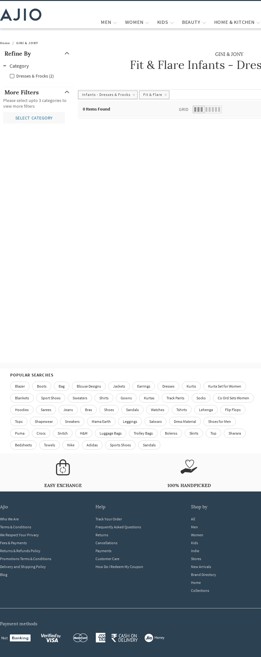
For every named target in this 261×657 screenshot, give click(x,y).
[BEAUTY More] (204, 22)
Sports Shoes (120, 445)
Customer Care (107, 558)
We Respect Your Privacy (19, 534)
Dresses (168, 386)
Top (213, 433)
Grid (183, 109)
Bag (62, 386)
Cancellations (106, 542)
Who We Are (9, 519)
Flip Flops (233, 409)
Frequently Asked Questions (118, 527)
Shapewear (44, 421)
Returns (101, 534)
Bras (88, 409)
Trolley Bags (143, 433)
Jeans (68, 409)
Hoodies (22, 409)
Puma (20, 433)
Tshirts (181, 409)
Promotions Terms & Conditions (25, 558)
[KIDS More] (172, 22)
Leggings (130, 421)
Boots (41, 386)
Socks (201, 398)
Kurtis (191, 386)
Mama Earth (101, 421)
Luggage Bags (111, 433)
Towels (49, 445)
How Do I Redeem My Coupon (119, 566)
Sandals (132, 409)
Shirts (104, 398)
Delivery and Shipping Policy (23, 566)
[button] (38, 53)
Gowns (126, 398)
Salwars (155, 421)
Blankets (22, 398)
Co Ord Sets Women (233, 398)
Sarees (46, 409)
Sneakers (72, 421)
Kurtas (149, 398)
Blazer (20, 386)
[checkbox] (38, 75)
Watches (157, 409)
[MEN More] (115, 22)
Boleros (171, 433)
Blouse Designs (89, 386)
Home (5, 43)
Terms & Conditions (15, 527)
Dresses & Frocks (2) (35, 76)
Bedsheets (23, 445)
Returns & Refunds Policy (20, 550)
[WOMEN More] (147, 22)
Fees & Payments (13, 542)
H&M (84, 433)
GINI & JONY (27, 43)
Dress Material (185, 421)
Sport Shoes (50, 398)
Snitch (63, 433)
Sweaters (80, 398)
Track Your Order (108, 519)
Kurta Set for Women (224, 386)
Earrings (143, 386)
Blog (3, 574)
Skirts (193, 433)
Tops (19, 421)
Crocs (41, 433)
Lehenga (206, 409)
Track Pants (175, 398)
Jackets (119, 386)
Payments (103, 550)
